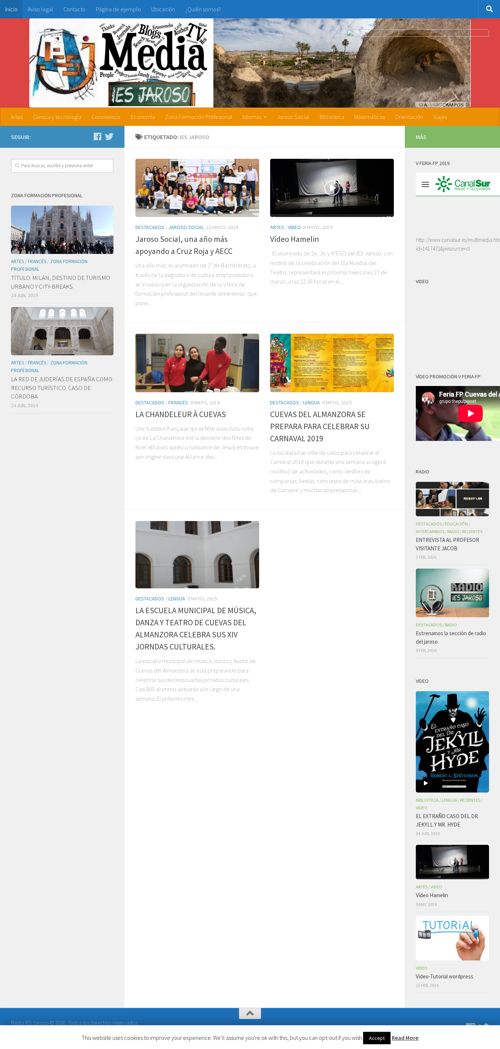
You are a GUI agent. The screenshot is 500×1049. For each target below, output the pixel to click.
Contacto (74, 9)
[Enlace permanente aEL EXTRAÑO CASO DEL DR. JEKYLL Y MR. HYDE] (452, 742)
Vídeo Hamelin (294, 239)
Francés (178, 402)
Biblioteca (332, 116)
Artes (17, 116)
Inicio (11, 9)
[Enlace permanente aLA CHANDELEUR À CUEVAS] (197, 363)
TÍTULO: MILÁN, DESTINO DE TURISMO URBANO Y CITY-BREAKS (60, 282)
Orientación (409, 116)
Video (294, 227)
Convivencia (106, 116)
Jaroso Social (293, 116)
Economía (143, 116)
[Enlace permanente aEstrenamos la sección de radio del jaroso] (452, 593)
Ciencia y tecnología (57, 116)
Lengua (311, 402)
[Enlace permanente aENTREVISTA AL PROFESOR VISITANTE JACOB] (452, 499)
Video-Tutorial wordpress (444, 976)
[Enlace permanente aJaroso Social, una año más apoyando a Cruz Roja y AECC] (197, 188)
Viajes (440, 116)
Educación (456, 524)
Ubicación (163, 9)
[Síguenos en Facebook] (97, 136)
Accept (377, 1038)
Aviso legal (40, 9)
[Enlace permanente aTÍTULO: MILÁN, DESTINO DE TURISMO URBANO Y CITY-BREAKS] (62, 230)
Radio (453, 531)
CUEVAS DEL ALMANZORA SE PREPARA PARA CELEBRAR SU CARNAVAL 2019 (320, 426)
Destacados (149, 227)
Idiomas (252, 116)
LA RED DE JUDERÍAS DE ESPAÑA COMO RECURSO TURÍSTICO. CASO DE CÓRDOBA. (61, 387)
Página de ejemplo (118, 9)
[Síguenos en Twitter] (109, 136)
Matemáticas (369, 116)
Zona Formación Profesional (198, 116)
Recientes (472, 531)
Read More (405, 1037)
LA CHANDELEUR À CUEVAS (180, 414)
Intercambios (430, 531)
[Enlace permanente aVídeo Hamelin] (332, 188)
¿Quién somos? (203, 9)
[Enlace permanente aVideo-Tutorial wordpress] (452, 938)
